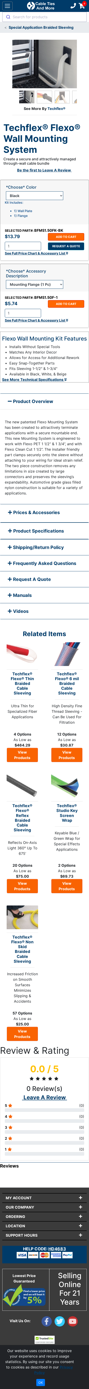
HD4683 (57, 1248)
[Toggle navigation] (7, 6)
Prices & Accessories (36, 512)
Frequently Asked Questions (44, 563)
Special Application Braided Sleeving (41, 27)
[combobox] (44, 17)
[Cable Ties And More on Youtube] (74, 1322)
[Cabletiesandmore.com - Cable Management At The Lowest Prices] (41, 6)
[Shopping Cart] (82, 6)
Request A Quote (31, 579)
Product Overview (32, 401)
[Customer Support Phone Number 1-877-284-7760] (73, 6)
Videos (20, 611)
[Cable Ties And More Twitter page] (61, 1322)
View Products (22, 755)
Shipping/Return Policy (38, 547)
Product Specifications (38, 531)
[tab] (44, 513)
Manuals (22, 595)
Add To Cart (66, 237)
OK (40, 1382)
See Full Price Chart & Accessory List (35, 253)
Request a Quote (66, 246)
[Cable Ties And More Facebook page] (48, 1322)
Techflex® (56, 108)
